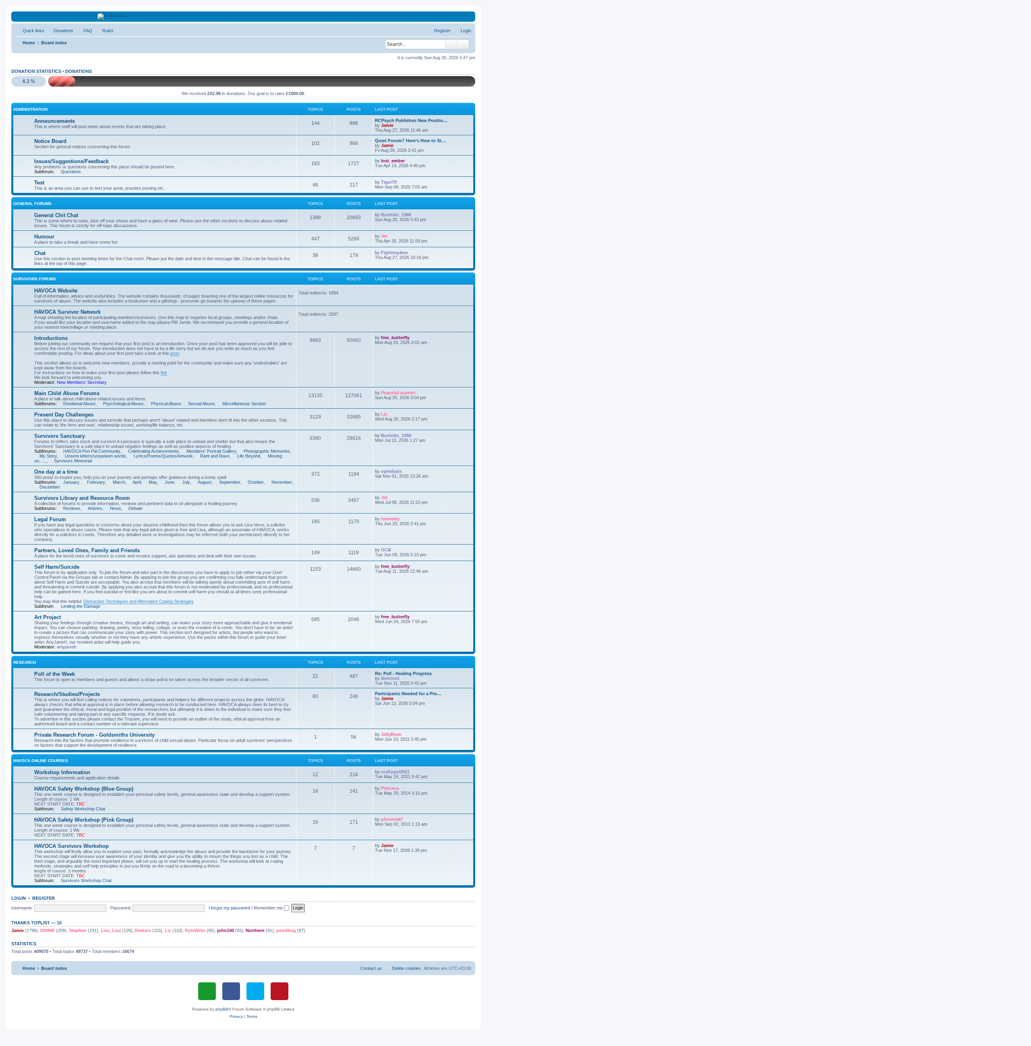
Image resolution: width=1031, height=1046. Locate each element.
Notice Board (50, 141)
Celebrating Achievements (153, 451)
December (49, 487)
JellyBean (391, 734)
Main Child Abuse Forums (66, 393)
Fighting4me (394, 252)
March (119, 482)
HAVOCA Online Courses (40, 760)
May (153, 482)
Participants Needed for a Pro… (408, 693)
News (115, 508)
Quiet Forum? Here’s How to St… (410, 140)
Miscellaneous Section (244, 403)
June (169, 482)
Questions (71, 171)
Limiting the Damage (80, 606)
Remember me (269, 907)
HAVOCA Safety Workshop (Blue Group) (83, 789)
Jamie (387, 125)
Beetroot (390, 678)
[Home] (243, 16)
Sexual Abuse (201, 403)
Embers (143, 930)
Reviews (71, 508)
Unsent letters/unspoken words (95, 456)
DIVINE (47, 930)
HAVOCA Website (55, 291)
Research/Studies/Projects (67, 694)
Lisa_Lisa (111, 930)
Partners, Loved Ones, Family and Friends (87, 550)
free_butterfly (395, 337)
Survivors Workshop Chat (86, 880)
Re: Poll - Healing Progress (403, 673)
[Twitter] (255, 991)
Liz (384, 414)
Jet (384, 236)
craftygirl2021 (395, 771)
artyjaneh (67, 646)
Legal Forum (50, 519)
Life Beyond (248, 456)
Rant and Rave (215, 456)
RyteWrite (195, 930)
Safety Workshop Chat (83, 808)
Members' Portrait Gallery (211, 451)
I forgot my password (229, 907)
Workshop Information (62, 772)
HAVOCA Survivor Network (67, 312)
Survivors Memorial (73, 460)
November (281, 482)
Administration (30, 109)
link (164, 372)
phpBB (221, 1009)
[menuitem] (59, 30)
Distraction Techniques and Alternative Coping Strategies (138, 601)
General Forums (32, 203)
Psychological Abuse (123, 403)
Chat (40, 253)
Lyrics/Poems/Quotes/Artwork (163, 456)
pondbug (286, 930)
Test (39, 183)
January (71, 482)
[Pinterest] (279, 991)
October (256, 482)
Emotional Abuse (79, 403)
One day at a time (56, 472)
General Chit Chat (56, 215)
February (96, 482)
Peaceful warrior (398, 392)
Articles (95, 508)
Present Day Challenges (63, 415)
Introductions (51, 338)
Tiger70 (389, 182)
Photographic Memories (267, 451)
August (204, 482)
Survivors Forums (34, 279)
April (136, 482)
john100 (225, 930)
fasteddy (390, 518)
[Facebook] (231, 991)
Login (18, 898)
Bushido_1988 (396, 214)
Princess (390, 788)
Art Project (47, 617)
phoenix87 (392, 819)
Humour (44, 237)
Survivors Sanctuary (59, 436)
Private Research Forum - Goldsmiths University (94, 735)
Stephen (78, 930)
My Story (48, 456)
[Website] (207, 991)
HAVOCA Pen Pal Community (91, 451)
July (186, 482)
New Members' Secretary (82, 382)
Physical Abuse (166, 403)
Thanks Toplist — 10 (36, 922)
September (229, 482)
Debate (135, 508)
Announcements (54, 121)
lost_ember (393, 160)
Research (24, 662)
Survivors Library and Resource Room (82, 498)
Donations (78, 71)
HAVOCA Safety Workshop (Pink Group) (83, 820)
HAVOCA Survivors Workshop (71, 846)
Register (43, 898)
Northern (255, 930)
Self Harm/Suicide (56, 567)
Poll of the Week (54, 674)
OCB (386, 549)
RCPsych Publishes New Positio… (411, 120)
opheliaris (391, 471)
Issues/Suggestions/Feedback (71, 161)
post (174, 353)
